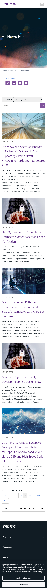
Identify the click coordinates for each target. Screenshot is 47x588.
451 (29, 496)
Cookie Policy (37, 572)
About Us (13, 71)
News (7, 78)
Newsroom (24, 71)
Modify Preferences (23, 578)
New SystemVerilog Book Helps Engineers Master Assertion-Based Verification (23, 237)
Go (42, 105)
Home (4, 71)
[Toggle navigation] (42, 4)
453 (38, 496)
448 (16, 496)
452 (33, 496)
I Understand (23, 584)
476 (3, 501)
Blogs (13, 78)
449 (20, 496)
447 (11, 496)
